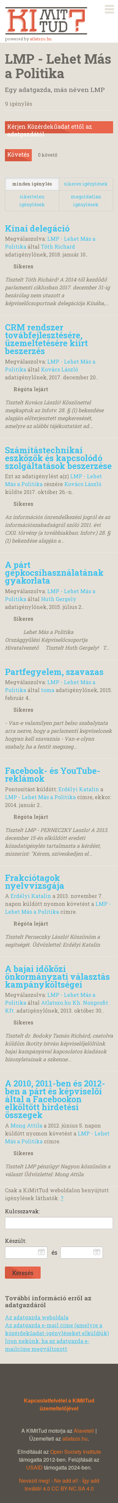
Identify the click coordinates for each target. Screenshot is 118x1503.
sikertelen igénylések (32, 200)
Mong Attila (26, 1125)
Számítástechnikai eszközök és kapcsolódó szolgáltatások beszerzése (58, 457)
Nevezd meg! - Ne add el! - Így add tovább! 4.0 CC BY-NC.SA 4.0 (59, 1484)
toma (47, 689)
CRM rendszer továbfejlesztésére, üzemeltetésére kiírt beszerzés (46, 339)
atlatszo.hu (40, 38)
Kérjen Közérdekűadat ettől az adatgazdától (49, 128)
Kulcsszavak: (22, 1211)
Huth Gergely (58, 598)
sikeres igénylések (86, 184)
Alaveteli (84, 1430)
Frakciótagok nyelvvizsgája (34, 881)
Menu (109, 8)
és (54, 1252)
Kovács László (59, 369)
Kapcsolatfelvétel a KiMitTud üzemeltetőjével (59, 1404)
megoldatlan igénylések (86, 200)
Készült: (15, 1240)
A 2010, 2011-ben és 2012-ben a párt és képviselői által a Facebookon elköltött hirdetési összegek (55, 1099)
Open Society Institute (75, 1451)
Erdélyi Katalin (78, 789)
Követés (18, 154)
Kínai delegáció (37, 228)
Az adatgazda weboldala (37, 1317)
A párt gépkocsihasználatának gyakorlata (54, 572)
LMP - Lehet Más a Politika (40, 797)
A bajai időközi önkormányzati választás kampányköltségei (57, 976)
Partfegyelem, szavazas (54, 671)
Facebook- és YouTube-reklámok (52, 774)
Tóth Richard (58, 246)
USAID (34, 1467)
